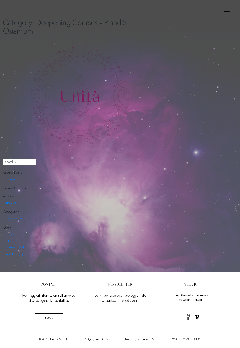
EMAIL (49, 317)
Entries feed (12, 241)
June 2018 (11, 202)
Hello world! (13, 179)
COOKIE (187, 339)
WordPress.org (14, 254)
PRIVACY (175, 339)
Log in (9, 234)
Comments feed (15, 247)
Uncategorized (14, 218)
